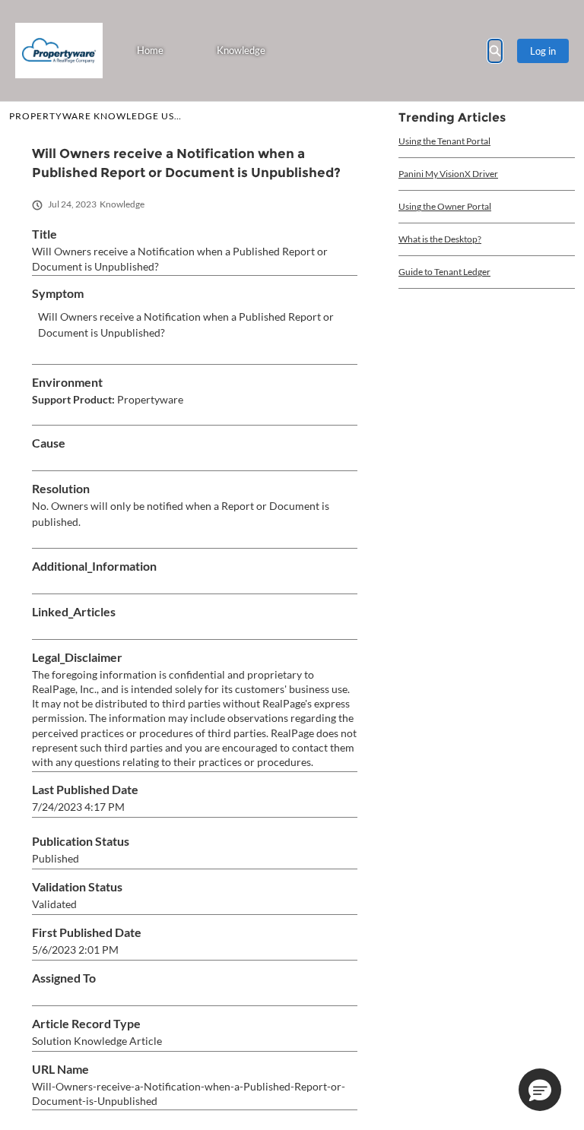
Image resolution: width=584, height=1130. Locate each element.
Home (150, 50)
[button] (540, 1089)
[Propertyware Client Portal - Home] (59, 50)
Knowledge (241, 50)
